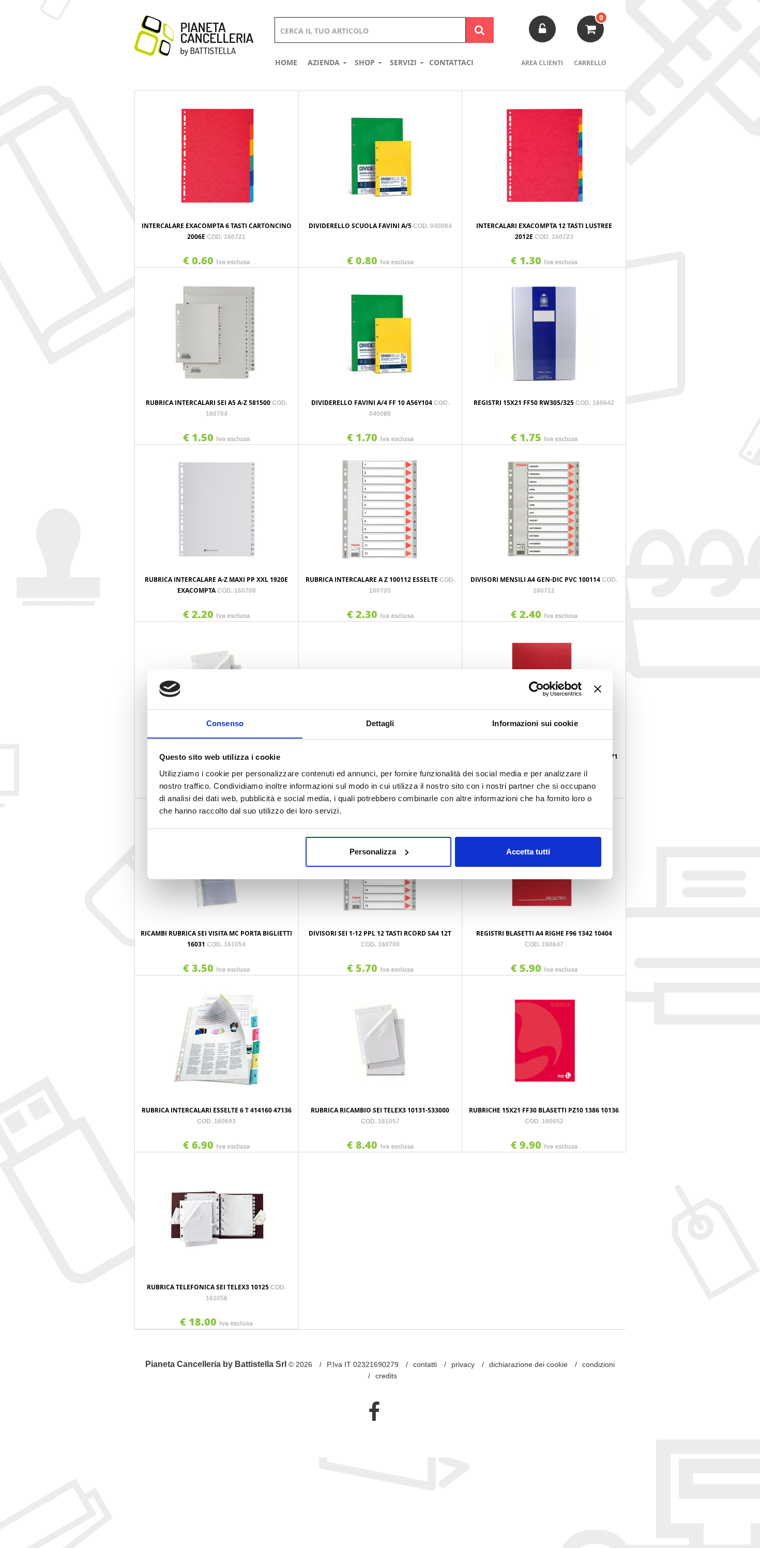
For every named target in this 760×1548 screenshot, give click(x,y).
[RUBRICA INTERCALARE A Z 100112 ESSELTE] (380, 504)
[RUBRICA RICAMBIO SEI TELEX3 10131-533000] (380, 1035)
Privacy (463, 1364)
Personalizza (372, 851)
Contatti (425, 1364)
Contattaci (451, 62)
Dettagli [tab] (380, 722)
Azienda (325, 62)
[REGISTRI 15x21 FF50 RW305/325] (543, 327)
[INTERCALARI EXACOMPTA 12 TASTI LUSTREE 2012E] (543, 150)
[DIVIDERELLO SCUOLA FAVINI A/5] (380, 150)
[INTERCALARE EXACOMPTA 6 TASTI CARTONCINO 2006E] (216, 150)
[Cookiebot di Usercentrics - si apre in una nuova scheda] (536, 689)
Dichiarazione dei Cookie (528, 1364)
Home (286, 62)
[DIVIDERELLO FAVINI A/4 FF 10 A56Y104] (380, 327)
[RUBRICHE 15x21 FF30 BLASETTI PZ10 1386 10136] (543, 1035)
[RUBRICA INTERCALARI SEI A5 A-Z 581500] (216, 327)
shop (366, 62)
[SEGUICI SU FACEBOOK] (374, 1411)
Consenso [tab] (225, 722)
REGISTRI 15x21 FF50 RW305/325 (544, 402)
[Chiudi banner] (597, 689)
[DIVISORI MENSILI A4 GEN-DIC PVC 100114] (543, 504)
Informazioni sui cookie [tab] (534, 722)
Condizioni (598, 1364)
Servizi (404, 62)
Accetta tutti (528, 851)
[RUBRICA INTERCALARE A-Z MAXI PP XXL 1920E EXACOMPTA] (216, 504)
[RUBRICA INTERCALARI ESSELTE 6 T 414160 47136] (216, 1035)
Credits (386, 1376)
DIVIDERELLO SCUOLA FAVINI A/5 (380, 225)
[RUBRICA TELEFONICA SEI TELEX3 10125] (216, 1212)
